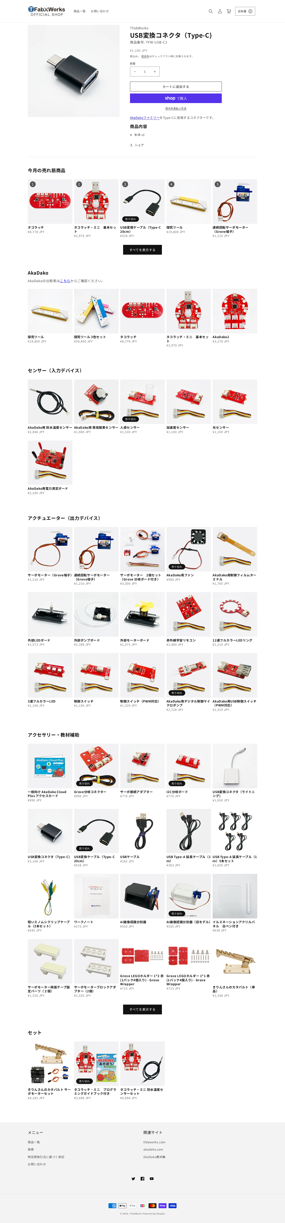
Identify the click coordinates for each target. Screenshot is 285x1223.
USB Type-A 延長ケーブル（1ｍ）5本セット (235, 859)
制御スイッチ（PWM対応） (140, 701)
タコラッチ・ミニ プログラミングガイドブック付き (95, 1091)
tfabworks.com (154, 1142)
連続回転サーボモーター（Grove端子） (230, 229)
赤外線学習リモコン (181, 640)
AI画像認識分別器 (133, 922)
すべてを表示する (142, 250)
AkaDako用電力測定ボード (48, 488)
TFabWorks (136, 1213)
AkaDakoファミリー (145, 117)
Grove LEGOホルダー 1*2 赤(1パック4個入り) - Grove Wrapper (142, 980)
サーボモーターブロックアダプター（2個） (95, 989)
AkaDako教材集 (154, 1157)
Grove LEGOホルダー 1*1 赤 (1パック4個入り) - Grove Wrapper (188, 980)
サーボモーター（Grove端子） (50, 575)
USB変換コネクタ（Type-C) (49, 857)
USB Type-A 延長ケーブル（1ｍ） (188, 859)
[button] (210, 11)
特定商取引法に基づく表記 (46, 1157)
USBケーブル (130, 857)
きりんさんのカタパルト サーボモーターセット (49, 1091)
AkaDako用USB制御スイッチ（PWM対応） (234, 703)
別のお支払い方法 (175, 108)
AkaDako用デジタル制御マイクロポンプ (188, 703)
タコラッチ (36, 227)
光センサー (221, 427)
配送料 (145, 56)
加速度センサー (177, 427)
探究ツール (174, 227)
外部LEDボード (39, 640)
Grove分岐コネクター (90, 792)
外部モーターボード (134, 640)
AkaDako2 (221, 337)
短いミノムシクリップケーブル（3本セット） (49, 924)
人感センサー (130, 427)
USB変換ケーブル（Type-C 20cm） (140, 229)
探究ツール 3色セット (90, 337)
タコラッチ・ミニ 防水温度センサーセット (141, 1091)
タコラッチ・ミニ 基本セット (95, 229)
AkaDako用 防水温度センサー (50, 427)
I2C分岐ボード (177, 792)
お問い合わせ (37, 1164)
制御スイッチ (84, 701)
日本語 (242, 11)
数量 (133, 63)
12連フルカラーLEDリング (232, 640)
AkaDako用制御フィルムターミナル (234, 577)
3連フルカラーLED (42, 701)
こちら (65, 280)
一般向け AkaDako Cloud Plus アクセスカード (47, 794)
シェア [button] (139, 145)
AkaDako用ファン (180, 575)
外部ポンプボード (87, 640)
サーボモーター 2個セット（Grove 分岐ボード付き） (140, 577)
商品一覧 (34, 1142)
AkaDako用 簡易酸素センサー (96, 427)
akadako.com (153, 1149)
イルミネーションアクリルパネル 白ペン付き (234, 924)
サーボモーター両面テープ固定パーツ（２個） (49, 989)
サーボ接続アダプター (136, 792)
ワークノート (83, 922)
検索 (31, 1149)
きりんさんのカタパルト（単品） (234, 989)
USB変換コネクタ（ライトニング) (234, 794)
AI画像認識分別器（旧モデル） (188, 922)
